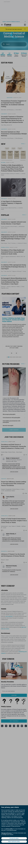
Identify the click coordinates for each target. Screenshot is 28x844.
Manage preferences (6, 833)
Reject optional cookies (14, 841)
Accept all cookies (14, 838)
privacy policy (9, 829)
